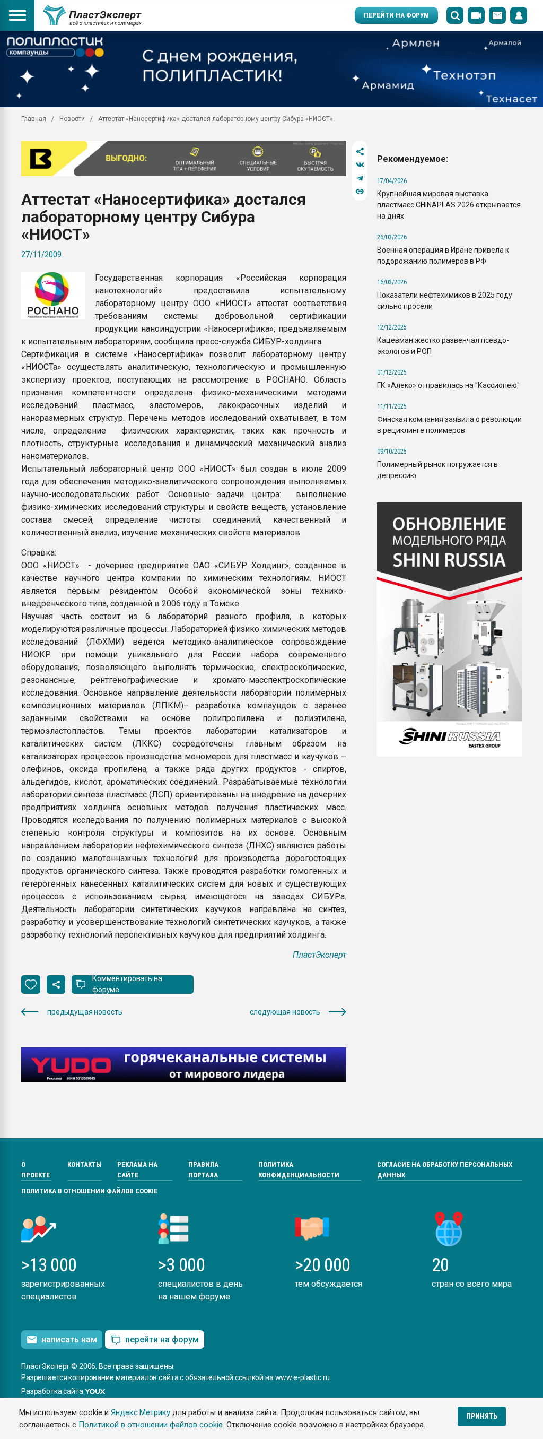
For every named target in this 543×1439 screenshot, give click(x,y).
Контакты (84, 1164)
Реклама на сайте (137, 1169)
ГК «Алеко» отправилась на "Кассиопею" (448, 385)
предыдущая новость (84, 1012)
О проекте (35, 1169)
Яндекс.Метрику (140, 1412)
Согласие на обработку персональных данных (444, 1169)
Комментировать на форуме (127, 984)
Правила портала (203, 1169)
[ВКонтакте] (360, 165)
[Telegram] (360, 178)
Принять (481, 1416)
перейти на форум (162, 1339)
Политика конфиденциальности (298, 1169)
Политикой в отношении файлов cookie (150, 1424)
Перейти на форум (396, 15)
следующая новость (285, 1012)
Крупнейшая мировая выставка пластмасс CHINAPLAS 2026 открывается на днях (449, 204)
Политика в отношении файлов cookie (89, 1191)
